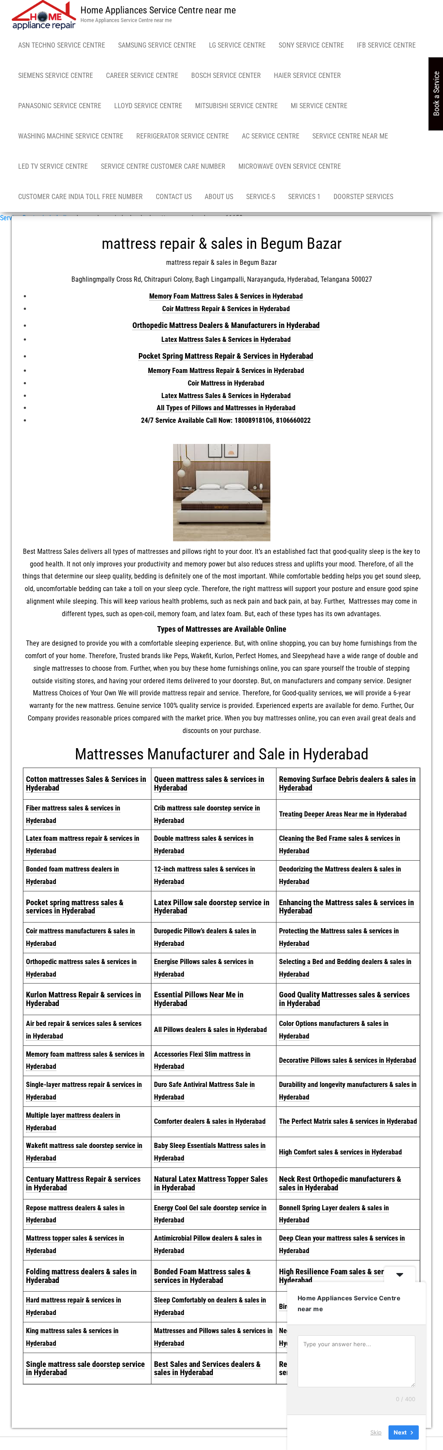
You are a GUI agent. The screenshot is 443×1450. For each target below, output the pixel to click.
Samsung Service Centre (157, 45)
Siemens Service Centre (55, 75)
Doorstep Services (363, 197)
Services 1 (304, 197)
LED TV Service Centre (53, 166)
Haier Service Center (307, 75)
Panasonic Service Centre (59, 106)
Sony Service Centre (311, 45)
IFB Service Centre (386, 45)
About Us (219, 197)
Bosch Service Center (226, 75)
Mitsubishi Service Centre (236, 106)
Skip (376, 1432)
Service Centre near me (350, 136)
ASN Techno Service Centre (61, 45)
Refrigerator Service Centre (182, 136)
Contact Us (174, 197)
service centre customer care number (163, 166)
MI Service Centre (319, 106)
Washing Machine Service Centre (70, 136)
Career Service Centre (142, 75)
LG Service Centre (237, 45)
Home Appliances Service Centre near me (158, 10)
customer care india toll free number (80, 197)
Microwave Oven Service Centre (289, 166)
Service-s (260, 197)
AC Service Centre (270, 136)
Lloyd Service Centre (148, 106)
